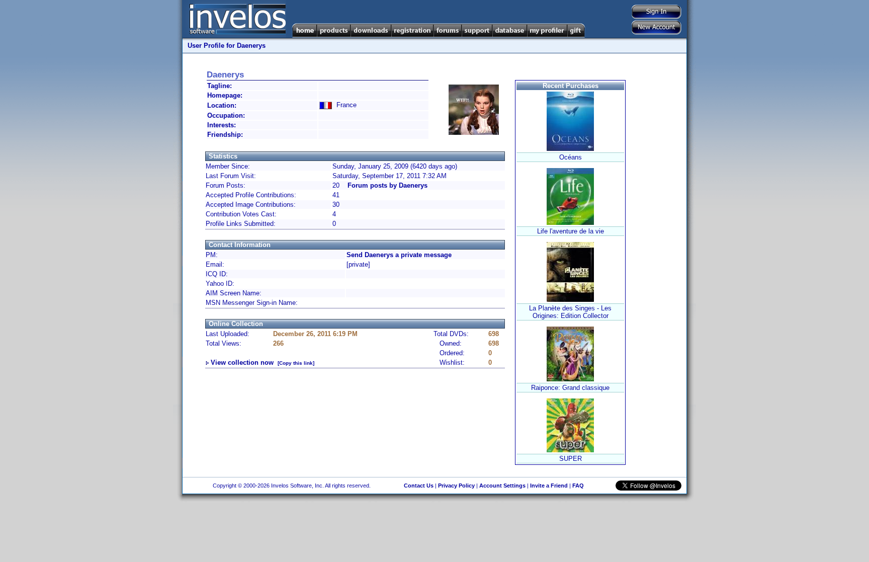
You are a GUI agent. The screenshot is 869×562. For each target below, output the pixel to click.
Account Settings (502, 486)
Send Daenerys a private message (399, 255)
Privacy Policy (456, 486)
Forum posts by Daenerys (387, 185)
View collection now (242, 362)
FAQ (578, 486)
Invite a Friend (549, 486)
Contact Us (418, 486)
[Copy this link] (296, 363)
